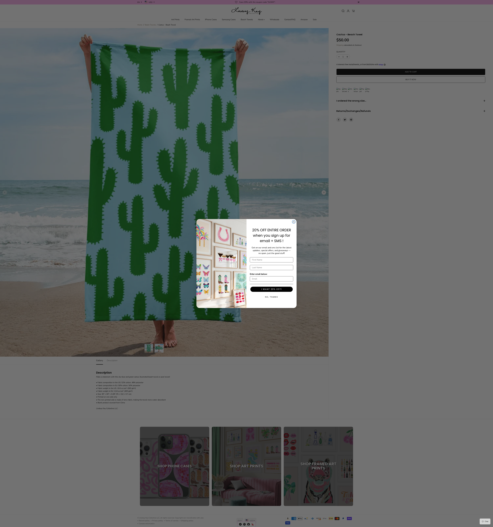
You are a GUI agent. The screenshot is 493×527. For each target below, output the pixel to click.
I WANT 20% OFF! (271, 289)
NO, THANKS (271, 297)
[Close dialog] (293, 221)
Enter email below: (258, 274)
